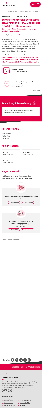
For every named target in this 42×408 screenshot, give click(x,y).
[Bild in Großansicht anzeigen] (10, 376)
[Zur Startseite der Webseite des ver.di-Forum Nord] (9, 4)
